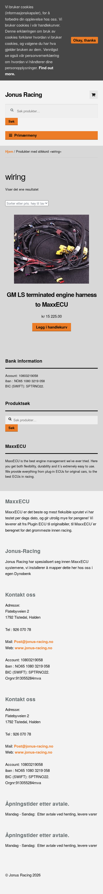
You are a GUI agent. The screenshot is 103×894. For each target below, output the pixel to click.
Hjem (9, 151)
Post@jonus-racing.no (33, 641)
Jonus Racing (23, 94)
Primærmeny (25, 135)
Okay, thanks (84, 40)
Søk (11, 121)
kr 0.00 (94, 95)
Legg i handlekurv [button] (51, 327)
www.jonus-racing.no (33, 648)
